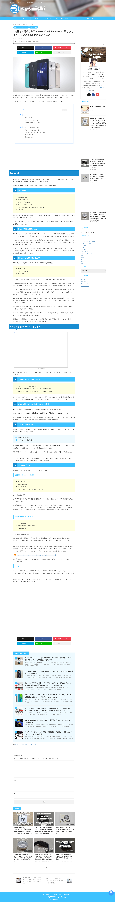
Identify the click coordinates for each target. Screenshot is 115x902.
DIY (78, 18)
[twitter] (89, 94)
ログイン (83, 279)
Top (24, 18)
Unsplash (38, 368)
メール (16, 787)
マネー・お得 (64, 18)
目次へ (111, 893)
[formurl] (97, 94)
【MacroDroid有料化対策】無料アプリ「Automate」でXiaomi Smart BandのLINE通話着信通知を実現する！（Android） (98, 163)
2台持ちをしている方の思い (32, 130)
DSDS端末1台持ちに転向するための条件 (36, 132)
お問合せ (37, 18)
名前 (16, 780)
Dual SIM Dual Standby (31, 120)
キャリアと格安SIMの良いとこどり (34, 127)
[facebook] (93, 94)
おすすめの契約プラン (31, 134)
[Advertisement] (44, 157)
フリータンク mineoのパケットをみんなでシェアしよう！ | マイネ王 (36, 555)
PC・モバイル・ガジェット (51, 19)
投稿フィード (84, 281)
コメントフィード (85, 283)
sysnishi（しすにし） (57, 897)
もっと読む (45, 867)
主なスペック (28, 117)
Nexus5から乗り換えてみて (32, 122)
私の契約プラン (29, 137)
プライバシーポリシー (91, 18)
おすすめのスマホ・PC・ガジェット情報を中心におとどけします (57, 894)
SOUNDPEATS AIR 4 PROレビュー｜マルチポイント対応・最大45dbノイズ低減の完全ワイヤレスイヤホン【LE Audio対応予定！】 (23, 858)
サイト (16, 794)
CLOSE (64, 110)
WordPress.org (85, 286)
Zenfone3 (26, 115)
